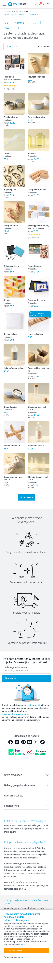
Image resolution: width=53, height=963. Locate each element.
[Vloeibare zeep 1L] (39, 432)
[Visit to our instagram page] (36, 742)
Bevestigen (10, 678)
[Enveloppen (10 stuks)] (39, 212)
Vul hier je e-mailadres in (16, 667)
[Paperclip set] (14, 176)
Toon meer (26, 497)
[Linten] (14, 140)
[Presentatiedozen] (39, 287)
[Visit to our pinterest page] (23, 742)
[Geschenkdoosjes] (39, 104)
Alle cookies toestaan (14, 951)
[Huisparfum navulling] (14, 355)
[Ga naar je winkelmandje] (48, 4)
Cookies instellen (12, 957)
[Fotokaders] (14, 63)
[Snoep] (14, 287)
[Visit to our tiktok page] (42, 742)
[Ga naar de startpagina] (17, 4)
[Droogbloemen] (14, 212)
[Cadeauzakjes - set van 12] (14, 463)
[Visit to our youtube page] (30, 742)
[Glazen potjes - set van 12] (39, 393)
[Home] (4, 12)
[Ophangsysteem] (14, 252)
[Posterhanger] (39, 252)
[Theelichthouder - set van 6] (39, 463)
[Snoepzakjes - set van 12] (39, 355)
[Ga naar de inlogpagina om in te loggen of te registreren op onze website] (40, 4)
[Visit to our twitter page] (17, 742)
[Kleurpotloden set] (39, 63)
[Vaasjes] (39, 140)
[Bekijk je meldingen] (44, 4)
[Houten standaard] (14, 432)
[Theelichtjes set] (14, 104)
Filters (10, 46)
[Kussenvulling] (14, 321)
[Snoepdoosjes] (14, 393)
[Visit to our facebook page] (11, 742)
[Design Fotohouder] (39, 176)
